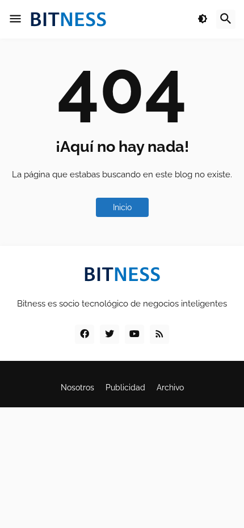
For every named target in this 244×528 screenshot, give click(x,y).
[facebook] (84, 334)
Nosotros (77, 387)
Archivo (170, 387)
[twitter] (109, 334)
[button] (15, 19)
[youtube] (134, 334)
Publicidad (125, 387)
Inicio (122, 207)
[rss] (159, 334)
